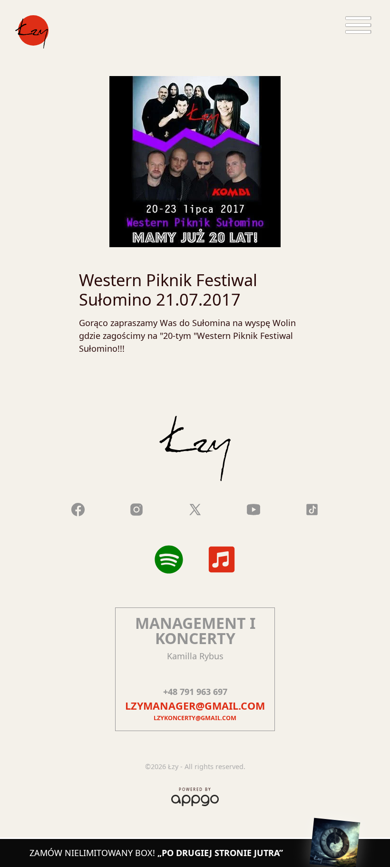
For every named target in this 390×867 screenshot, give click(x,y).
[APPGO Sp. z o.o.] (195, 798)
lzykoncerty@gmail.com (195, 718)
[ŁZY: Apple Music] (221, 559)
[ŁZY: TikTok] (312, 508)
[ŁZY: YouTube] (253, 508)
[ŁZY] (32, 32)
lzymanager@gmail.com (195, 706)
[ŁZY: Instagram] (136, 508)
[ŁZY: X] (195, 508)
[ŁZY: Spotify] (169, 559)
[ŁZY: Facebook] (78, 508)
